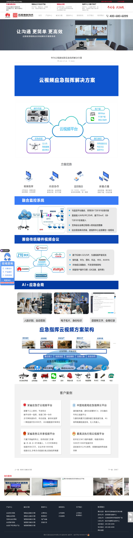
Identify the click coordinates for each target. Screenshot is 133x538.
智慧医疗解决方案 (29, 522)
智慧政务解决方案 (29, 519)
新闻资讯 (80, 15)
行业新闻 (62, 516)
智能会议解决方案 (29, 513)
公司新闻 (62, 513)
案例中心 (69, 15)
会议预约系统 (10, 522)
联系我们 (100, 15)
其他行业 (44, 522)
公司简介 (79, 513)
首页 (40, 15)
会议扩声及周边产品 (12, 525)
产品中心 (49, 15)
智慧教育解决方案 (29, 525)
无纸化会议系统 (11, 519)
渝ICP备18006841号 (80, 535)
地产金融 (44, 519)
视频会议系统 (10, 516)
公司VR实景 (121, 1)
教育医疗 (44, 516)
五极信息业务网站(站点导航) (14, 1)
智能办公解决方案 (29, 516)
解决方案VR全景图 (106, 1)
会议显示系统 (10, 513)
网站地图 (101, 530)
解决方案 (59, 15)
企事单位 (44, 513)
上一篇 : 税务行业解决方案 (23, 469)
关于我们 (90, 15)
